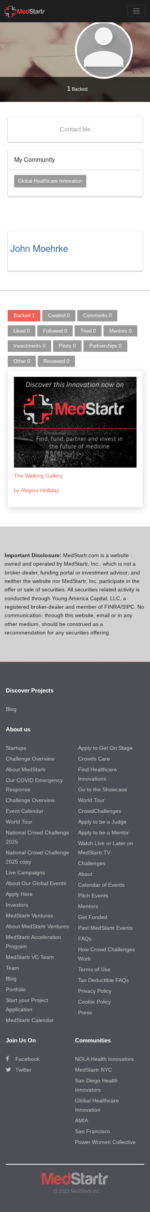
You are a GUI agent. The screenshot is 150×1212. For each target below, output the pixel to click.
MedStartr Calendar (30, 1020)
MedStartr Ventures (29, 915)
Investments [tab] (29, 346)
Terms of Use (94, 969)
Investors (17, 905)
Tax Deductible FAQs (103, 980)
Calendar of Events (101, 885)
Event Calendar (24, 811)
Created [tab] (59, 315)
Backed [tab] (24, 315)
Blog (11, 709)
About (85, 874)
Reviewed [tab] (56, 361)
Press (85, 1012)
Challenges (91, 863)
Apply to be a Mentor (103, 832)
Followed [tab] (55, 331)
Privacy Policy (95, 991)
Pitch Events (93, 895)
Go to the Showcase (102, 789)
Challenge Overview (30, 759)
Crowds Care (94, 759)
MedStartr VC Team (30, 957)
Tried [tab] (88, 331)
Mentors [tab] (120, 331)
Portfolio (16, 989)
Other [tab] (21, 361)
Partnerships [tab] (105, 346)
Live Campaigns (25, 872)
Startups (16, 748)
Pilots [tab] (67, 346)
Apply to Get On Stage (105, 748)
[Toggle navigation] (136, 11)
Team (12, 968)
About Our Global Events (36, 883)
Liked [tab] (21, 331)
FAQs (85, 939)
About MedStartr (26, 769)
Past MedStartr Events (105, 928)
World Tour (19, 822)
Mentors (88, 906)
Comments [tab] (97, 315)
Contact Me (75, 129)
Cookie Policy (94, 1002)
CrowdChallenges (99, 811)
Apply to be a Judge (102, 822)
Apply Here (19, 894)
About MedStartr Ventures (37, 926)
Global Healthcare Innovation (50, 181)
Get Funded (92, 917)
